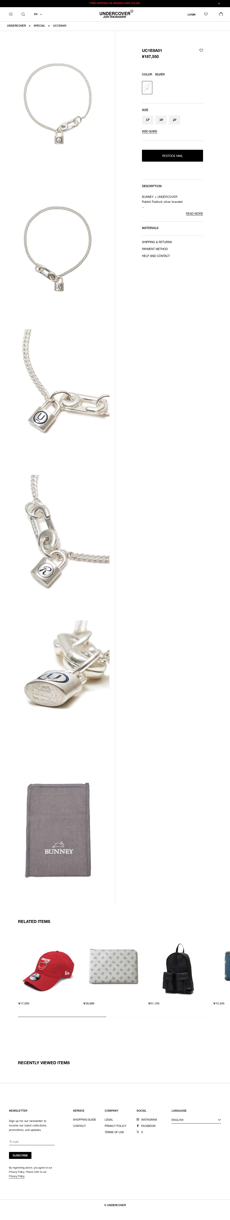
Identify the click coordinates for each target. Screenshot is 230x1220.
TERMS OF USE (114, 1132)
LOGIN (191, 14)
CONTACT (79, 1126)
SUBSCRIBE (20, 1155)
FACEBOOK (148, 1126)
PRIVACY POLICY (115, 1126)
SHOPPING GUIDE (84, 1120)
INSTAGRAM (149, 1120)
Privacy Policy (16, 1176)
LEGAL (109, 1120)
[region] (115, 973)
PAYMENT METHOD (155, 249)
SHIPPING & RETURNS (157, 242)
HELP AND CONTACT (156, 256)
